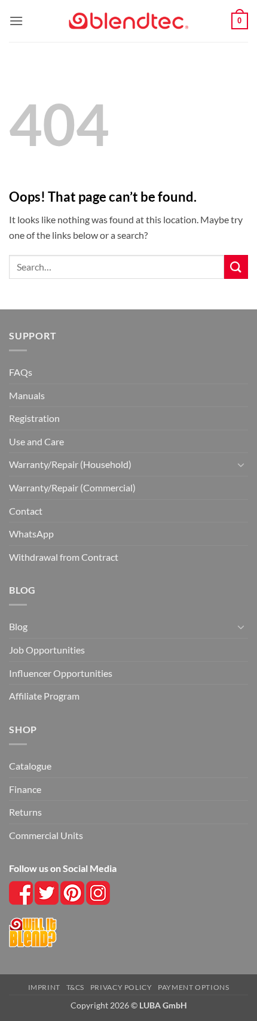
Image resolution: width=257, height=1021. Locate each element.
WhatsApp (31, 533)
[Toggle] (241, 464)
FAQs (20, 372)
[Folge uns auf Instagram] (73, 891)
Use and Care (36, 441)
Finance (25, 789)
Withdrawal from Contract (63, 557)
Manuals (27, 395)
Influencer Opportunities (60, 673)
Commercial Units (46, 835)
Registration (34, 418)
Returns (25, 812)
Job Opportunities (47, 649)
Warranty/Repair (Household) (70, 464)
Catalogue (30, 765)
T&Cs (75, 987)
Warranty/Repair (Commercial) (72, 487)
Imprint (44, 987)
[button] (16, 20)
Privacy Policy (121, 987)
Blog (18, 626)
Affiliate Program (44, 695)
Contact (25, 510)
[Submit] (236, 266)
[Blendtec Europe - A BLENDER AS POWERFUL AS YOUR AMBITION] (128, 21)
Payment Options (193, 987)
